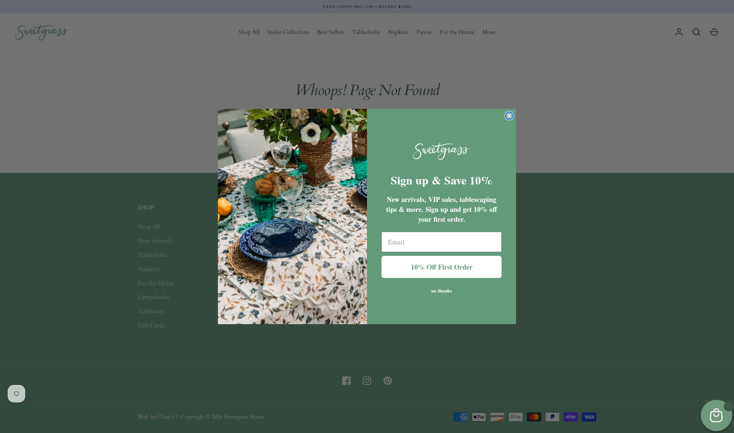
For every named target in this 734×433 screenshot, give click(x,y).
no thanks (441, 290)
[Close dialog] (509, 116)
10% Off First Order (442, 267)
